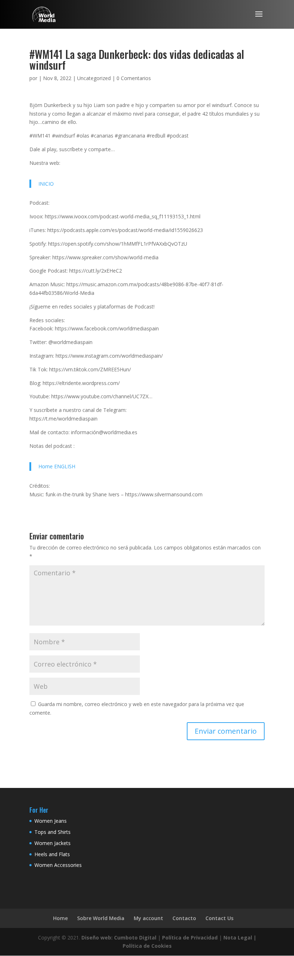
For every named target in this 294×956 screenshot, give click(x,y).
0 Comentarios (134, 78)
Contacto (184, 918)
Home (60, 918)
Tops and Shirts (52, 832)
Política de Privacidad (190, 937)
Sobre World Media (100, 918)
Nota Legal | (239, 937)
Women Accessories (58, 865)
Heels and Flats (52, 854)
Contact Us (219, 918)
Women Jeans (50, 820)
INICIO (46, 183)
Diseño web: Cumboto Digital (118, 937)
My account (148, 918)
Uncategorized (94, 78)
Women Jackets (52, 843)
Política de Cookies (147, 945)
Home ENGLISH (56, 466)
